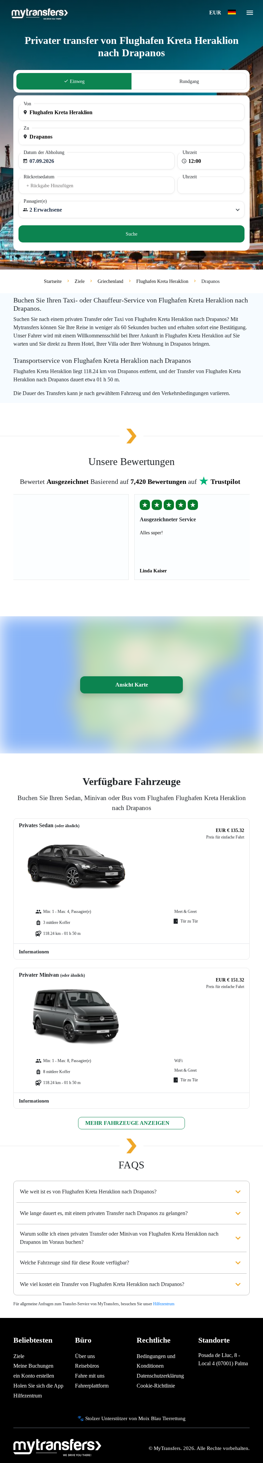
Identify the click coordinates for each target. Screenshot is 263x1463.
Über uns (85, 1356)
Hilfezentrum (163, 1303)
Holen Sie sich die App (38, 1386)
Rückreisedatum (39, 176)
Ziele (18, 1356)
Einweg (76, 81)
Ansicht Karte (131, 685)
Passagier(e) (35, 201)
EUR (216, 12)
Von (27, 103)
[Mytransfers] (39, 13)
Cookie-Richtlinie (156, 1386)
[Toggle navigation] (250, 15)
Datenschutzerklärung (160, 1376)
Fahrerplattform (92, 1386)
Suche (131, 234)
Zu (26, 128)
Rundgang (189, 81)
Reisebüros (87, 1366)
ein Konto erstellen (33, 1376)
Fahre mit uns (89, 1376)
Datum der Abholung (44, 152)
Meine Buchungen (33, 1366)
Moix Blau (149, 1418)
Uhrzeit (190, 152)
